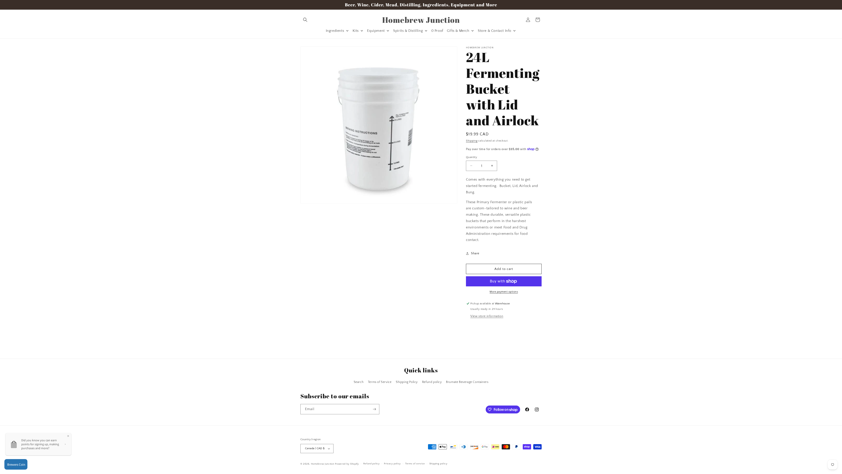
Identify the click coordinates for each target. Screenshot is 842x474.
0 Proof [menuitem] (437, 31)
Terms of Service (380, 382)
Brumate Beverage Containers (467, 382)
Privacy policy (392, 463)
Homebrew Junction (322, 464)
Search (359, 382)
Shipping (472, 140)
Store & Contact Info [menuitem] (494, 31)
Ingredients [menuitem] (335, 31)
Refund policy (432, 382)
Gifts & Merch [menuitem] (458, 31)
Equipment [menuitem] (376, 31)
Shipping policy (438, 463)
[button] (305, 20)
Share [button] (475, 253)
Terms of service (415, 463)
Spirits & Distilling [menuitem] (408, 31)
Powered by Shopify (347, 464)
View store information (486, 316)
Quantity (471, 156)
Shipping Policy (407, 382)
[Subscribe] (374, 409)
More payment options (504, 291)
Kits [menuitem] (356, 31)
